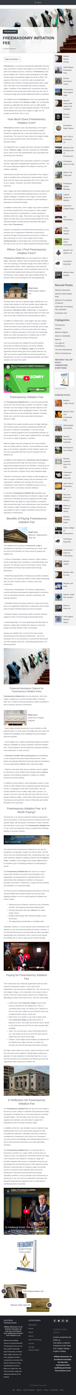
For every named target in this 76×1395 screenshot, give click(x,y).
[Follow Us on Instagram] (62, 1320)
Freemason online (19, 310)
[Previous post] (4, 1291)
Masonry (31, 1336)
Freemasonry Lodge (32, 546)
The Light (31, 1347)
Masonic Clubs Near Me (20, 1305)
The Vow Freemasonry (63, 350)
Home (62, 1390)
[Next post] (49, 1305)
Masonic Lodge (29, 102)
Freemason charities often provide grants (20, 756)
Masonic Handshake (62, 336)
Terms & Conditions (29, 1390)
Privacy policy (54, 1390)
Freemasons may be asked (36, 460)
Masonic (45, 772)
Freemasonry (10, 31)
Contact (46, 1390)
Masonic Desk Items (62, 290)
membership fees (10, 241)
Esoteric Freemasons (10, 48)
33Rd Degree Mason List (33, 1291)
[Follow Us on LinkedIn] (66, 1320)
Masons (34, 910)
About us (39, 1390)
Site (14, 1390)
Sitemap (19, 1390)
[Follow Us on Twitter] (58, 1320)
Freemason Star (61, 313)
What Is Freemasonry (63, 353)
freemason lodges (29, 1003)
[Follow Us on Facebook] (54, 1320)
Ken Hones (65, 1340)
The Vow (31, 1343)
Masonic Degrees (61, 332)
